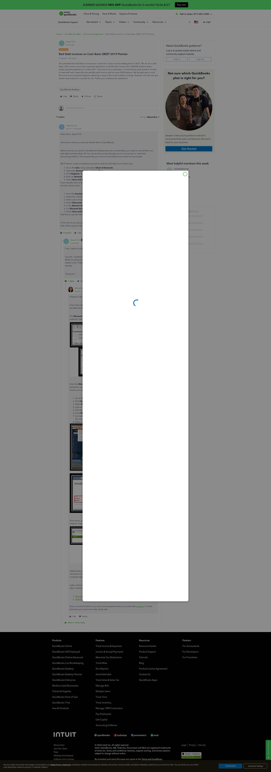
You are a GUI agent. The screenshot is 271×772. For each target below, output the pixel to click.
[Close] (185, 174)
